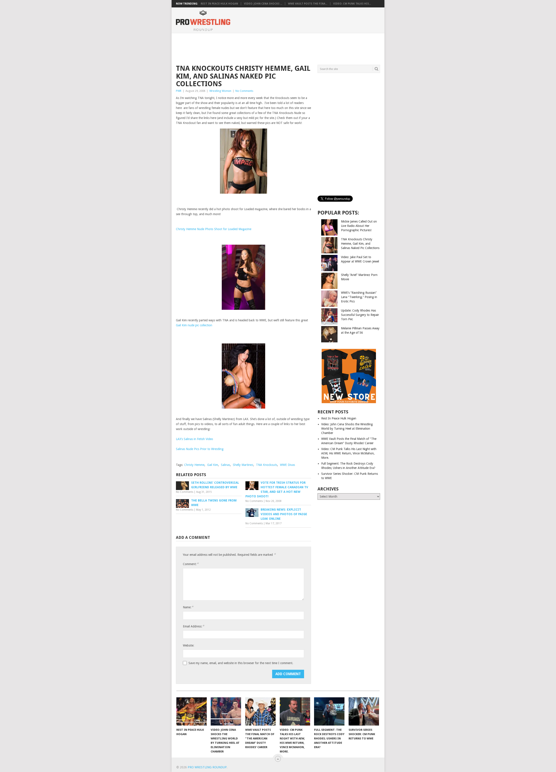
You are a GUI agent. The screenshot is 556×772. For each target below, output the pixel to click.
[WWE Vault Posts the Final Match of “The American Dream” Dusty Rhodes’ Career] (260, 711)
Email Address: (193, 626)
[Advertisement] (278, 48)
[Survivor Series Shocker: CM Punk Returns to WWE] (364, 711)
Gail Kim (212, 465)
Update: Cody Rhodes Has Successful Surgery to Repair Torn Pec (360, 315)
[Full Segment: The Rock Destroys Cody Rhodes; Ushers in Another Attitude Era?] (329, 711)
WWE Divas (287, 465)
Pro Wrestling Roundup (207, 767)
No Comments (244, 90)
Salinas (225, 465)
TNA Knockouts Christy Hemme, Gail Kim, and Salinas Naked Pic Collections (360, 244)
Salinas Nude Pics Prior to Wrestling (199, 449)
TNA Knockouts (266, 465)
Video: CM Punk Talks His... (352, 3)
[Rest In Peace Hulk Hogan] (191, 711)
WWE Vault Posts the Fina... (307, 3)
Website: (188, 645)
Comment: (191, 564)
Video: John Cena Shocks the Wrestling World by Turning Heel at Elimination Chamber (347, 428)
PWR (178, 90)
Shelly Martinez (243, 465)
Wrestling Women (220, 90)
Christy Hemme (194, 465)
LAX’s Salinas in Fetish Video (194, 439)
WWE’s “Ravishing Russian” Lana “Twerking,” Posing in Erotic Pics (359, 297)
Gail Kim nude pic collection (194, 325)
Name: (188, 607)
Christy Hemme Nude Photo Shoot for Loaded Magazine (213, 229)
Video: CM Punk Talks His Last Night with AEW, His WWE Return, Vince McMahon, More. (348, 453)
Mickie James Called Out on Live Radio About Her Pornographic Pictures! (359, 226)
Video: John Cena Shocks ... (263, 3)
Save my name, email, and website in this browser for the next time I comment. (241, 663)
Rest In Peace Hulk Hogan (219, 3)
